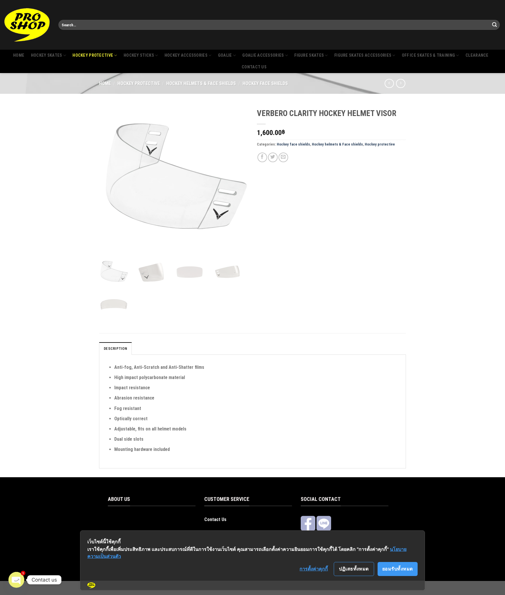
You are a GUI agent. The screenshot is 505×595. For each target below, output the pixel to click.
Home (18, 55)
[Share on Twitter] (273, 157)
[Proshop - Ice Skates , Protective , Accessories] (27, 25)
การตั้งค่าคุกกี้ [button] (314, 569)
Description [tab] (115, 348)
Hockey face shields (265, 83)
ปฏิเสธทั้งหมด (354, 569)
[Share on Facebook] (262, 157)
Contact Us (215, 519)
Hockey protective (92, 55)
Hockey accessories (186, 55)
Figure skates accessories (362, 55)
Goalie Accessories (263, 55)
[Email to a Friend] (283, 157)
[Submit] (494, 25)
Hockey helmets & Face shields (201, 83)
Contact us (254, 67)
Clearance (477, 55)
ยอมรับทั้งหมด (397, 569)
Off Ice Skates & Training (428, 55)
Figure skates (309, 55)
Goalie (225, 55)
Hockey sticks (139, 55)
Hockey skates (46, 55)
